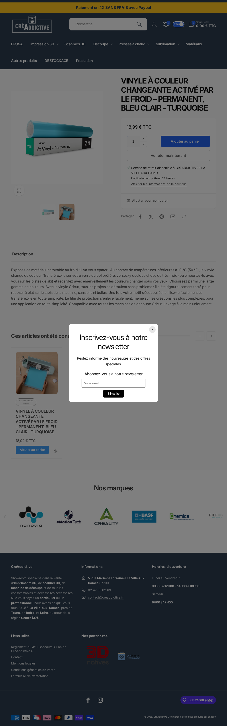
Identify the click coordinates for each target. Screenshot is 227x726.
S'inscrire (113, 393)
